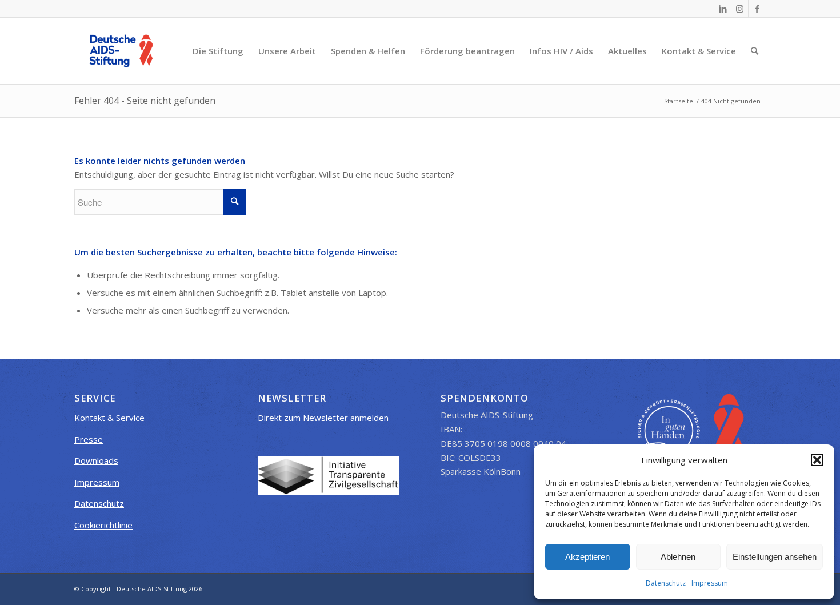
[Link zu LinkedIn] (722, 8)
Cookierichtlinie (103, 525)
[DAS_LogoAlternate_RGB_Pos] (121, 51)
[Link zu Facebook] (757, 8)
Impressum (709, 583)
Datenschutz (666, 583)
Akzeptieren (587, 557)
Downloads (96, 460)
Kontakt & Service (109, 417)
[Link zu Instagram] (739, 8)
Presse (88, 439)
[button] (817, 460)
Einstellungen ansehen (775, 557)
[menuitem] (218, 51)
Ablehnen (678, 557)
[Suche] (754, 51)
